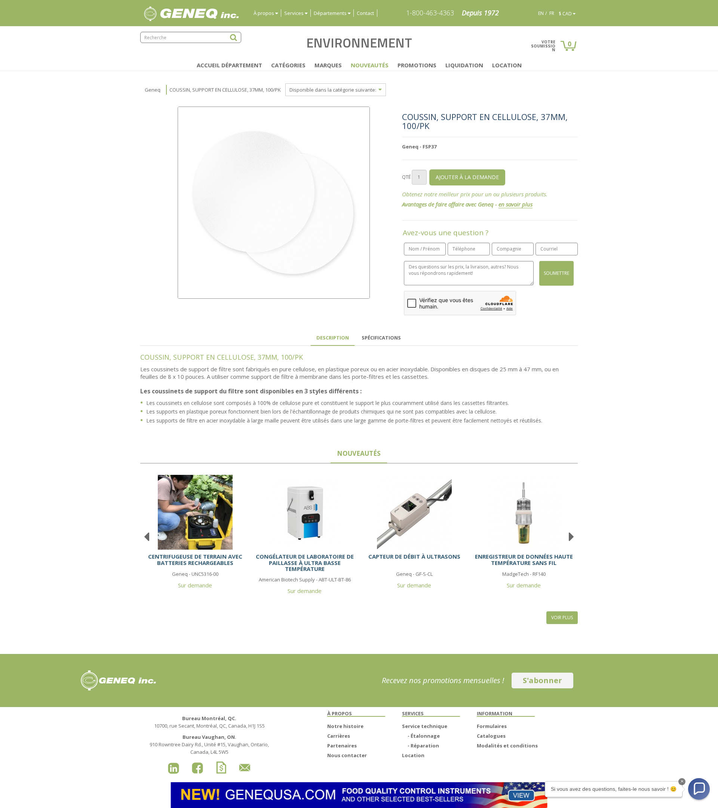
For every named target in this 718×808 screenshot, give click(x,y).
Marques (328, 65)
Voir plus (562, 617)
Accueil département (229, 65)
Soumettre (556, 273)
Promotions (417, 65)
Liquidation (464, 65)
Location (507, 65)
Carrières (338, 735)
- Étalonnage (424, 735)
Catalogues (491, 735)
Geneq (152, 89)
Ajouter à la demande (467, 177)
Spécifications (381, 337)
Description (332, 337)
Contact (365, 13)
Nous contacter (347, 755)
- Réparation (423, 745)
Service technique (424, 726)
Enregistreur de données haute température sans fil (524, 559)
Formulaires (492, 726)
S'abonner (542, 680)
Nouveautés (370, 65)
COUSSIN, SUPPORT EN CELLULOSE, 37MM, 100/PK (225, 89)
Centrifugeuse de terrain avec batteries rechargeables (195, 559)
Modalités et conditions (507, 745)
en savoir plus (515, 204)
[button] (699, 789)
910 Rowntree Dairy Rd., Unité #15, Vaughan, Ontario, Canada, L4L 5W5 (209, 744)
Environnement (359, 43)
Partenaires (342, 745)
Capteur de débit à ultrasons (414, 556)
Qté (406, 176)
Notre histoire (345, 726)
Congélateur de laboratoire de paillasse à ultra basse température (305, 562)
